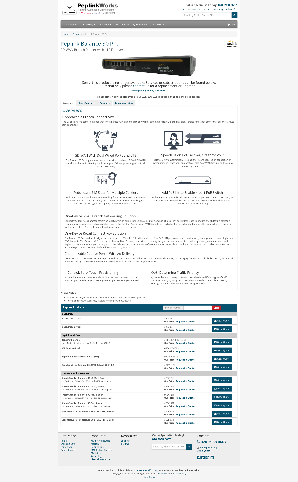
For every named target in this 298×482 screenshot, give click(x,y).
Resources (121, 24)
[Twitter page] (203, 458)
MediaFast (96, 443)
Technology (87, 24)
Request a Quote (185, 321)
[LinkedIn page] (212, 458)
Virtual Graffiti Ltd (147, 470)
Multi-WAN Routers (100, 440)
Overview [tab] (68, 103)
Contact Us (158, 24)
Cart (232, 24)
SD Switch (96, 453)
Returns (125, 443)
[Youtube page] (207, 458)
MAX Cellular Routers (101, 450)
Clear (216, 307)
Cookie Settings (149, 477)
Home (66, 34)
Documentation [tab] (124, 103)
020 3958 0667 (227, 5)
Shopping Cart (68, 443)
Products (70, 24)
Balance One (97, 446)
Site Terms (162, 473)
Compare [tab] (105, 103)
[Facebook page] (199, 458)
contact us (141, 86)
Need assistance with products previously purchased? (208, 9)
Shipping (125, 440)
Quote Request (141, 24)
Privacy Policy (179, 473)
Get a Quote (223, 320)
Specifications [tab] (87, 103)
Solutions (105, 24)
